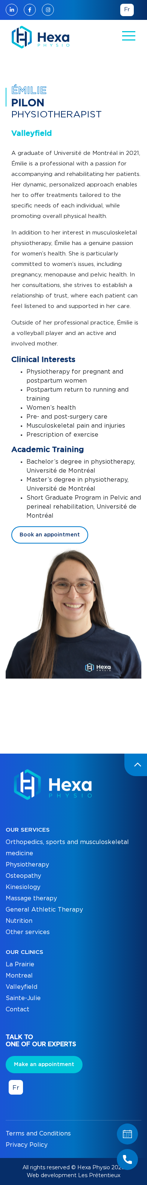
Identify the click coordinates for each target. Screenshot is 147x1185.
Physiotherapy (27, 865)
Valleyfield (21, 987)
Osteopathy (23, 876)
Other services (28, 932)
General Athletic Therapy (44, 910)
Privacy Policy (26, 1145)
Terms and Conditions (38, 1134)
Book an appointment (50, 535)
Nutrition (19, 921)
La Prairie (20, 964)
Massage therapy (31, 898)
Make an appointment (44, 1064)
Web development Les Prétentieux (73, 1175)
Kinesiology (23, 887)
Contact (17, 1009)
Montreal (19, 976)
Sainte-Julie (23, 998)
